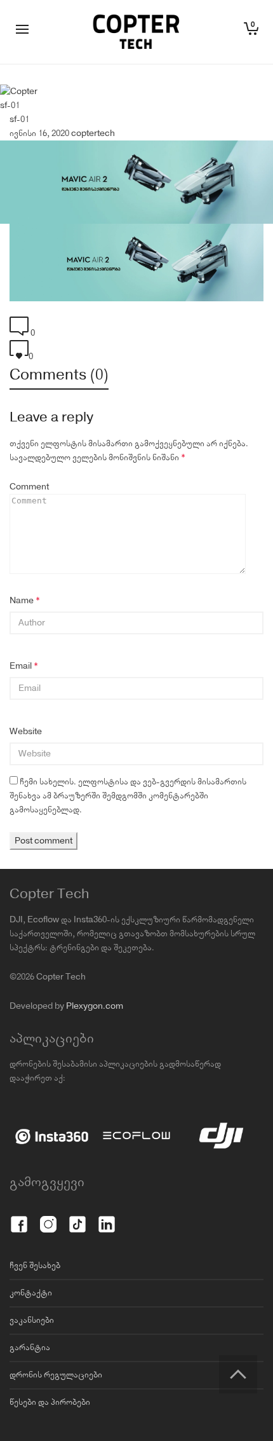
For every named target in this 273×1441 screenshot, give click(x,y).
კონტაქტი (31, 1293)
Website (26, 731)
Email (21, 666)
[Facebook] (19, 1217)
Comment (29, 487)
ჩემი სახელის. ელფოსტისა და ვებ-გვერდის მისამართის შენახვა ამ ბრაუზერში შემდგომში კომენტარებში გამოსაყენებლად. (128, 796)
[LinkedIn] (106, 1217)
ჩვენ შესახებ (35, 1265)
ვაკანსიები (32, 1320)
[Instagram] (48, 1217)
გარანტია (30, 1347)
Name (22, 600)
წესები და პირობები (50, 1402)
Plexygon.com (94, 1006)
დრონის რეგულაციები (56, 1375)
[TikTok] (77, 1217)
